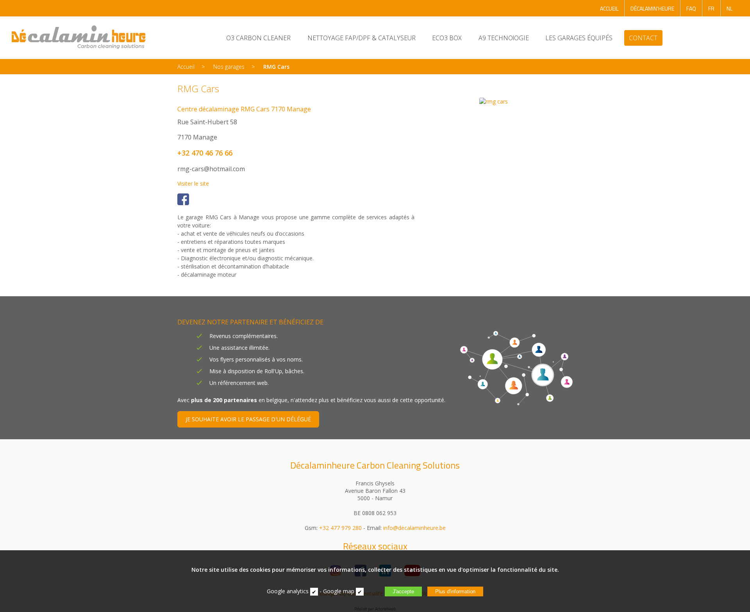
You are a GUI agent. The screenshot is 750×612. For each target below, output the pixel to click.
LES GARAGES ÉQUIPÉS (578, 38)
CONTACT (643, 38)
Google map (338, 591)
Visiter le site (193, 183)
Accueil (186, 66)
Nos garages (229, 66)
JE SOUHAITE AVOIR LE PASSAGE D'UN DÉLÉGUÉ (248, 419)
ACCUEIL (609, 8)
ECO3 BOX (447, 38)
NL (729, 8)
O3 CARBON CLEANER (258, 38)
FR (711, 8)
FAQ (691, 8)
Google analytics (288, 591)
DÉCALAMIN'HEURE (652, 8)
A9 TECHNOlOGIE (504, 38)
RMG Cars (276, 66)
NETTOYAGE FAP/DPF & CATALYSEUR (361, 38)
